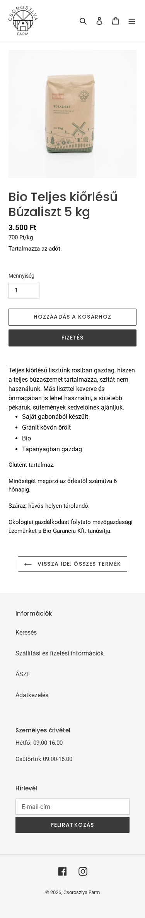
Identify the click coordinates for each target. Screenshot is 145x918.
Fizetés (72, 337)
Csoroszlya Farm (81, 892)
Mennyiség (21, 276)
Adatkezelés (31, 695)
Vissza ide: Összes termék (78, 564)
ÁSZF (23, 674)
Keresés (26, 632)
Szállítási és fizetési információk (59, 653)
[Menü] (132, 20)
